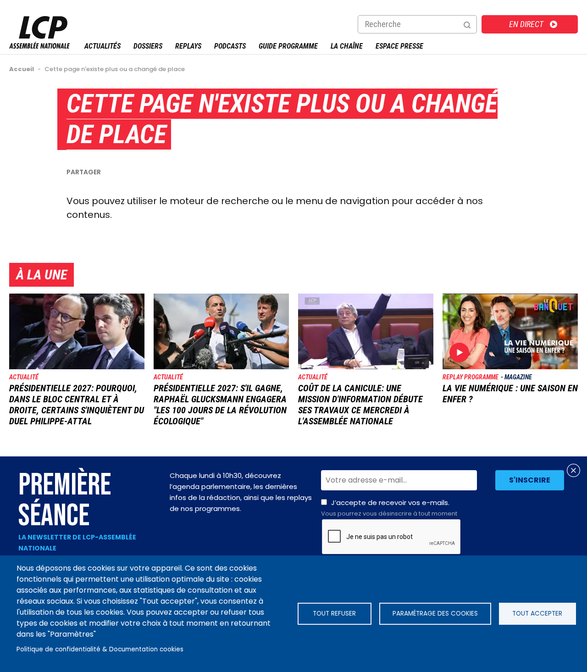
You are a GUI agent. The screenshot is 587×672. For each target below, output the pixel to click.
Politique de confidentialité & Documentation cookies (100, 649)
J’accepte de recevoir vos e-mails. (389, 508)
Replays (188, 46)
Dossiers (147, 46)
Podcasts (230, 46)
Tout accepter (537, 613)
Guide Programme (288, 46)
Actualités (102, 46)
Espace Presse (399, 46)
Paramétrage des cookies (435, 613)
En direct (526, 24)
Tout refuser (334, 613)
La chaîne (347, 46)
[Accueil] (39, 46)
